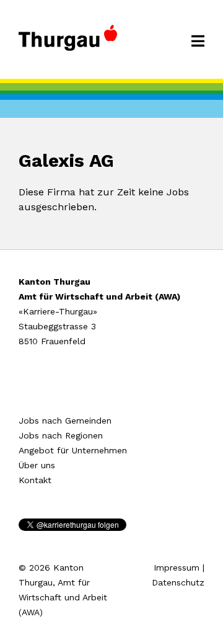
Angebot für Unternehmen (73, 450)
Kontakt (35, 480)
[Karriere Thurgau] (68, 43)
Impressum (176, 567)
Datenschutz (178, 582)
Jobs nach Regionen (61, 435)
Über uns (37, 465)
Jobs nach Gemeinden (65, 420)
